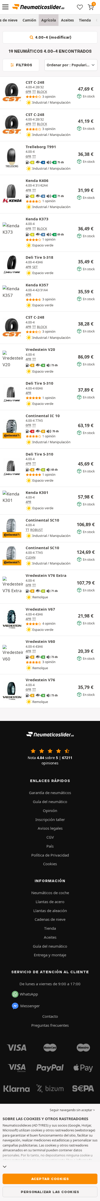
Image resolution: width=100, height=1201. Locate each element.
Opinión (50, 810)
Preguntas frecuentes (50, 1025)
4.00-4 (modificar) (52, 37)
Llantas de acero (50, 901)
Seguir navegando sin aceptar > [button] (72, 1110)
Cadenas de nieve (50, 919)
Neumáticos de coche (50, 892)
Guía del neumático (50, 801)
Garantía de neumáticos (50, 792)
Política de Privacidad (50, 855)
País (50, 846)
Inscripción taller (50, 819)
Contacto (50, 1016)
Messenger (30, 1005)
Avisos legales (50, 828)
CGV (50, 837)
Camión (29, 20)
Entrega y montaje (50, 954)
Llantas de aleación (50, 910)
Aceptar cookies (50, 1179)
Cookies (50, 863)
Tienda (85, 20)
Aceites (67, 20)
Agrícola (48, 20)
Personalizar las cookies (50, 1192)
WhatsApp (29, 994)
